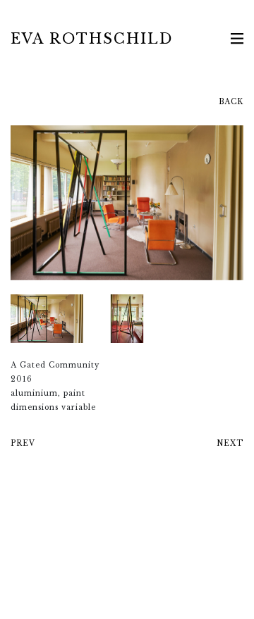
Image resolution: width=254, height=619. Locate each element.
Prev (23, 443)
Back (231, 101)
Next (230, 443)
